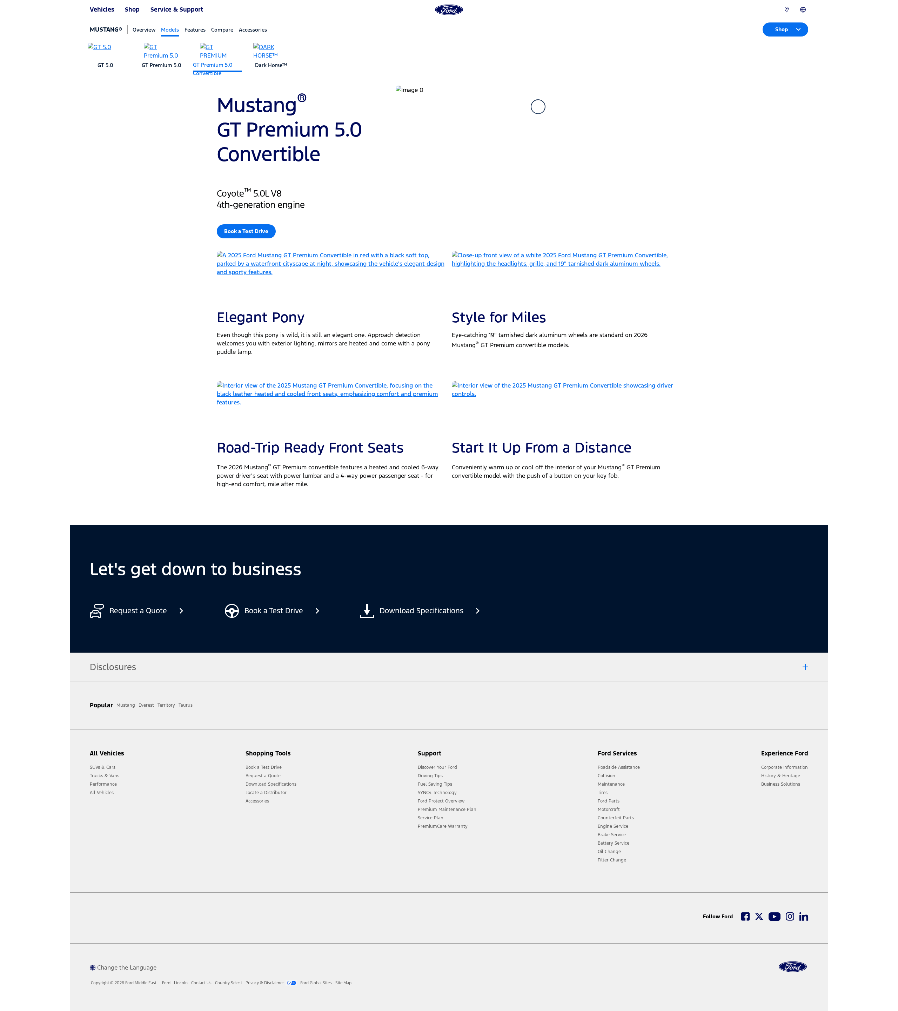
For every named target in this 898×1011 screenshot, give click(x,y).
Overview (144, 29)
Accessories (253, 29)
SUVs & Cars (102, 767)
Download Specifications (271, 784)
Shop (132, 9)
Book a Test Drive (264, 767)
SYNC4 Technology (437, 792)
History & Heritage (780, 776)
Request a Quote (263, 776)
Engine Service (613, 826)
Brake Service (612, 835)
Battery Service (613, 843)
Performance (103, 784)
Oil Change (609, 851)
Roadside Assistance (619, 767)
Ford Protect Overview (441, 801)
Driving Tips (430, 776)
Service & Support (176, 9)
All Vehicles (102, 792)
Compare (222, 29)
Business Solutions (780, 784)
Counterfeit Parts (616, 818)
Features (195, 29)
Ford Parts (608, 801)
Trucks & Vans (104, 776)
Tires (603, 792)
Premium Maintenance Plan (447, 809)
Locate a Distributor (266, 792)
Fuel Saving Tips (435, 784)
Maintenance (611, 784)
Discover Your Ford (437, 767)
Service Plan (430, 818)
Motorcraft (609, 809)
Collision (606, 776)
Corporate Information (784, 767)
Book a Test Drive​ (246, 231)
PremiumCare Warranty (443, 826)
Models (170, 29)
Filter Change (612, 860)
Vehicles (102, 9)
